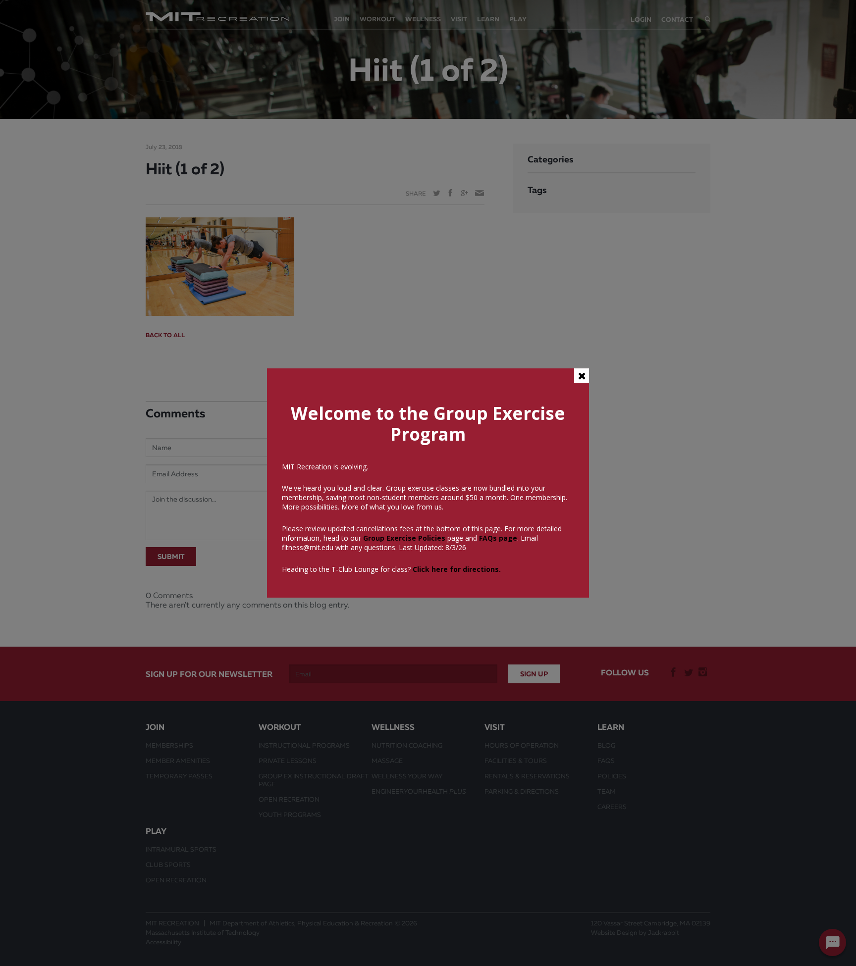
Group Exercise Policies (403, 538)
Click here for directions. (457, 569)
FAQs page (498, 538)
